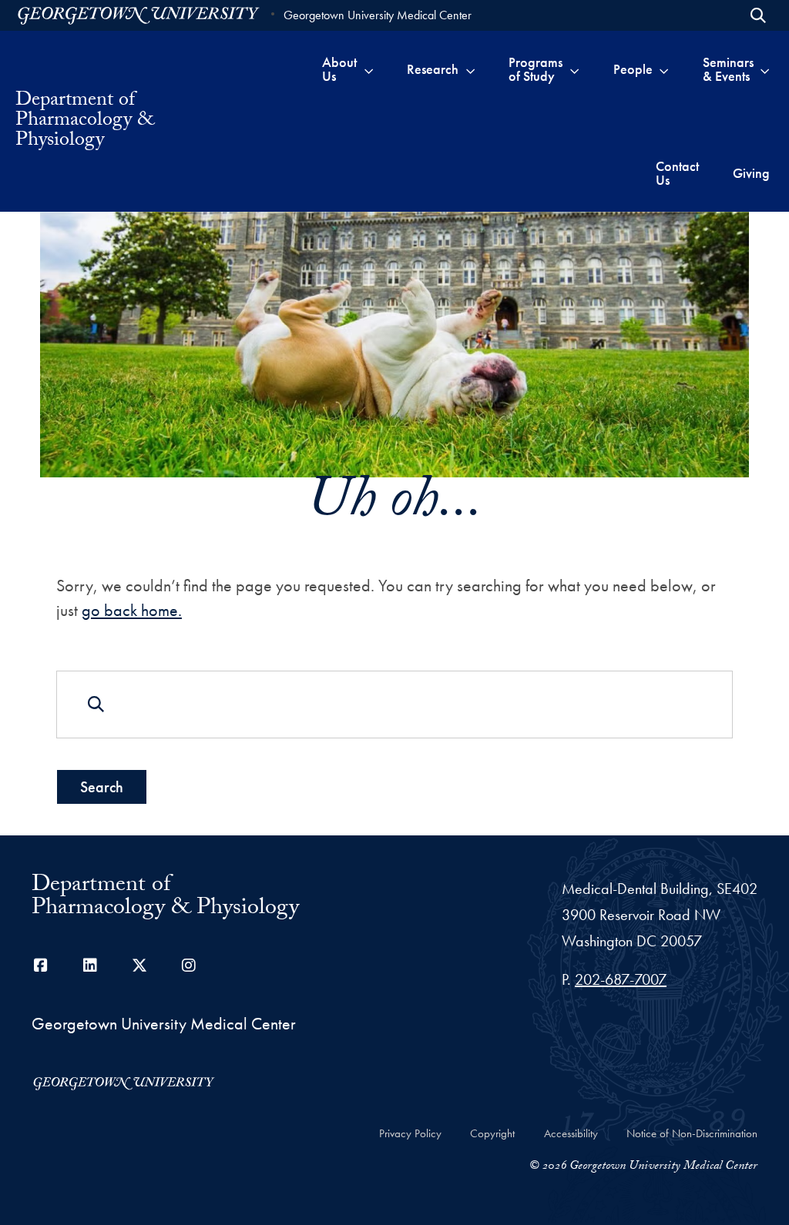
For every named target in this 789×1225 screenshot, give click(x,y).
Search (101, 787)
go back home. (132, 610)
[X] (139, 966)
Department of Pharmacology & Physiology (84, 122)
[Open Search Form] (758, 15)
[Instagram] (189, 966)
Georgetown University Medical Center (378, 15)
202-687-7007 (620, 979)
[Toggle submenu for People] (664, 69)
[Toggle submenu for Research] (470, 69)
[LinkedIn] (90, 966)
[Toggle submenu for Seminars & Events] (765, 69)
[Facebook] (41, 966)
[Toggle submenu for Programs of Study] (574, 69)
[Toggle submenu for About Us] (369, 69)
